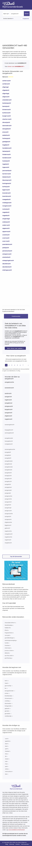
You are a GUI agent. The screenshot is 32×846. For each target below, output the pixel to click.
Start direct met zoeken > (15, 348)
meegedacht (6, 199)
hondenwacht (6, 157)
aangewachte (9, 513)
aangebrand (8, 464)
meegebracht (8, 534)
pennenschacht (7, 251)
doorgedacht (6, 129)
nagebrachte (8, 537)
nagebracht (8, 419)
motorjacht (6, 209)
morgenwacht (6, 206)
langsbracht (8, 409)
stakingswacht (7, 270)
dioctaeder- (8, 703)
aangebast (8, 455)
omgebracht (8, 543)
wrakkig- (7, 701)
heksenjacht (6, 151)
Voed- (6, 683)
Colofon (17, 844)
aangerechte (8, 496)
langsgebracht (9, 430)
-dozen (7, 759)
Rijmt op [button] (5, 13)
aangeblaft (8, 458)
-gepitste (7, 741)
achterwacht (6, 80)
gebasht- (7, 708)
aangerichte (8, 499)
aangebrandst (9, 438)
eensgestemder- (9, 690)
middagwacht (6, 202)
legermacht (6, 190)
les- (6, 688)
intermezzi (8, 648)
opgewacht (6, 228)
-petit (6, 748)
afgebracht (8, 416)
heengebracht (9, 441)
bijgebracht (8, 525)
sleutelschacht (6, 267)
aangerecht (8, 412)
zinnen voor (16, 66)
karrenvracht (6, 174)
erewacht (5, 132)
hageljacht (5, 145)
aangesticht (8, 502)
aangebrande (9, 467)
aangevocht (8, 510)
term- (6, 680)
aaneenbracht (9, 388)
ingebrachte (8, 531)
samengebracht (9, 433)
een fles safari (9, 655)
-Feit (6, 764)
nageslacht (5, 215)
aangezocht (8, 519)
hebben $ (7, 627)
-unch (6, 738)
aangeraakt (8, 490)
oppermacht (6, 231)
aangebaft (8, 452)
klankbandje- (8, 696)
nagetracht (8, 540)
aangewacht (9, 406)
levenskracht (6, 193)
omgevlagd (6, 218)
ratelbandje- (8, 716)
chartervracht (6, 119)
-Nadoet (7, 751)
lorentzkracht (6, 196)
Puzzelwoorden (16, 316)
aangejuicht (8, 475)
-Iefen (6, 769)
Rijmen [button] (27, 13)
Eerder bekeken (7, 18)
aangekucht (8, 481)
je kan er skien (9, 650)
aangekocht (8, 478)
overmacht (5, 238)
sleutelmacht (6, 263)
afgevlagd (5, 93)
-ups (6, 761)
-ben (6, 774)
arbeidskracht (6, 100)
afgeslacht (5, 90)
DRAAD (7, 653)
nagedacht (5, 212)
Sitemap (11, 844)
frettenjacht (6, 138)
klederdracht (6, 177)
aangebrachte (9, 382)
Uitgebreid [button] (26, 18)
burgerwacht (6, 116)
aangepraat (8, 487)
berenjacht (5, 106)
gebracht (7, 528)
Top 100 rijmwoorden (16, 556)
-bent (6, 743)
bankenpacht (6, 103)
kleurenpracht (6, 180)
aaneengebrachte (10, 449)
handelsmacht (6, 148)
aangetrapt (8, 507)
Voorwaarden (25, 844)
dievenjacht (6, 122)
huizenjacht (6, 161)
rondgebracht (9, 444)
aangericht (8, 396)
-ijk (6, 756)
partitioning (8, 658)
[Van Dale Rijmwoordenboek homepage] (9, 3)
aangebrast (8, 403)
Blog (6, 844)
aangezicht (8, 516)
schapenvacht (6, 254)
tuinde (6, 643)
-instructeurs (8, 771)
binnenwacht (6, 109)
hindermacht (6, 154)
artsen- (7, 693)
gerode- (7, 711)
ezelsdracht (6, 135)
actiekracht (6, 84)
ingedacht (5, 164)
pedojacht (5, 247)
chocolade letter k (10, 622)
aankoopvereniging (10, 640)
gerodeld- (7, 713)
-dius (6, 754)
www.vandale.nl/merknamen (16, 830)
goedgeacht (6, 141)
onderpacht (6, 222)
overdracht (6, 235)
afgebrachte (8, 522)
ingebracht (8, 400)
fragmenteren (9, 632)
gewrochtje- (8, 685)
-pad (6, 766)
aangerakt (8, 493)
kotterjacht (6, 186)
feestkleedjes (8, 625)
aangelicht (8, 484)
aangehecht (8, 472)
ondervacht (6, 225)
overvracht (6, 241)
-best (6, 746)
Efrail (6, 630)
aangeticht (8, 505)
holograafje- (8, 706)
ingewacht (5, 167)
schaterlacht (6, 257)
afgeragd (5, 87)
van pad (7, 635)
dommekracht (6, 125)
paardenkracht (7, 244)
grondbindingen (9, 638)
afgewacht (5, 96)
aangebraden (9, 461)
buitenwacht (6, 112)
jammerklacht (6, 170)
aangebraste (8, 469)
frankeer (7, 645)
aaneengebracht (9, 424)
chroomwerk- (8, 698)
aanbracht (8, 393)
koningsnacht (6, 183)
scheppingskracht (8, 260)
